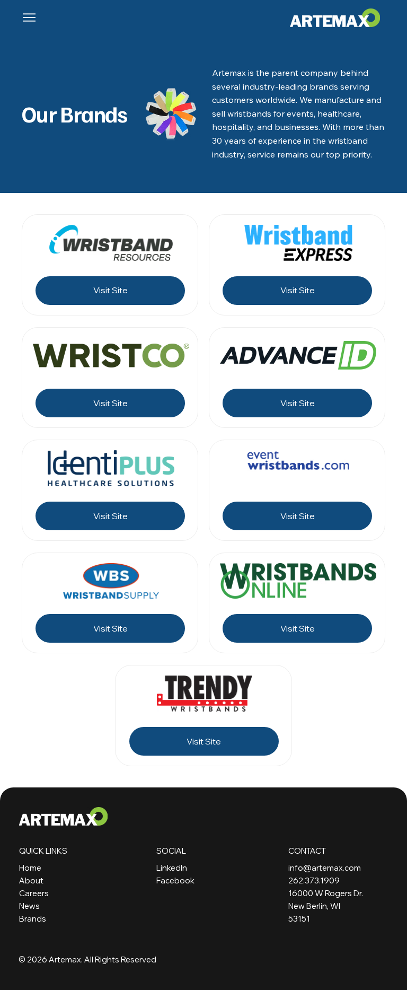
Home (30, 868)
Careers (34, 893)
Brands (32, 919)
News (29, 906)
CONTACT (307, 851)
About (31, 880)
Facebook (175, 880)
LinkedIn (171, 868)
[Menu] (29, 17)
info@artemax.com (324, 868)
